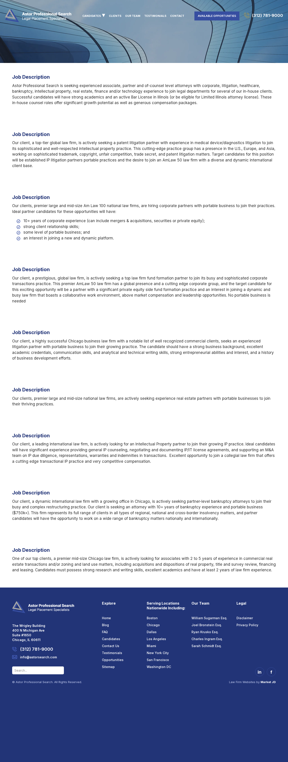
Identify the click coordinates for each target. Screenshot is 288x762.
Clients (115, 16)
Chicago (153, 625)
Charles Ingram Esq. (207, 639)
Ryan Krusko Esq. (204, 632)
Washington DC (159, 667)
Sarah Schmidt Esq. (206, 646)
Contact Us (110, 646)
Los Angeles (156, 639)
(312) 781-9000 (267, 15)
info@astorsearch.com (38, 657)
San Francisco (158, 660)
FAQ (105, 632)
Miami (151, 646)
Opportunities (113, 660)
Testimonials (155, 16)
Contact (177, 16)
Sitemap (108, 667)
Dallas (152, 632)
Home (106, 618)
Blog (105, 625)
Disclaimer (244, 618)
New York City (158, 653)
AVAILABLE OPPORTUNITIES (217, 16)
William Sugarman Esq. (209, 618)
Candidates (91, 16)
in (259, 672)
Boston (152, 618)
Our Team (132, 16)
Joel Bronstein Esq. (206, 625)
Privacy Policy (247, 625)
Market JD (268, 682)
